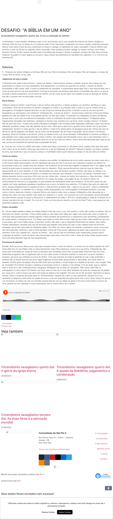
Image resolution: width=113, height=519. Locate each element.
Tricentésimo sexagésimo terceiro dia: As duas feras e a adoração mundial (26, 418)
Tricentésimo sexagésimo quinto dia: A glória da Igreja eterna (28, 369)
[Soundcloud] (41, 463)
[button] (39, 2)
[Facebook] (47, 457)
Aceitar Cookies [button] (65, 512)
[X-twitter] (58, 457)
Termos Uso (44, 449)
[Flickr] (63, 457)
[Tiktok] (47, 463)
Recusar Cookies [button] (48, 512)
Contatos (104, 459)
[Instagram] (41, 457)
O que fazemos (101, 443)
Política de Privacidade (60, 449)
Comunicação (102, 438)
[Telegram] (69, 457)
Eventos (104, 454)
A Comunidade (101, 433)
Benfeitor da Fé (103, 449)
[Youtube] (52, 457)
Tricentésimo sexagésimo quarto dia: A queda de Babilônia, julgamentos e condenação (83, 370)
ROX (19, 481)
